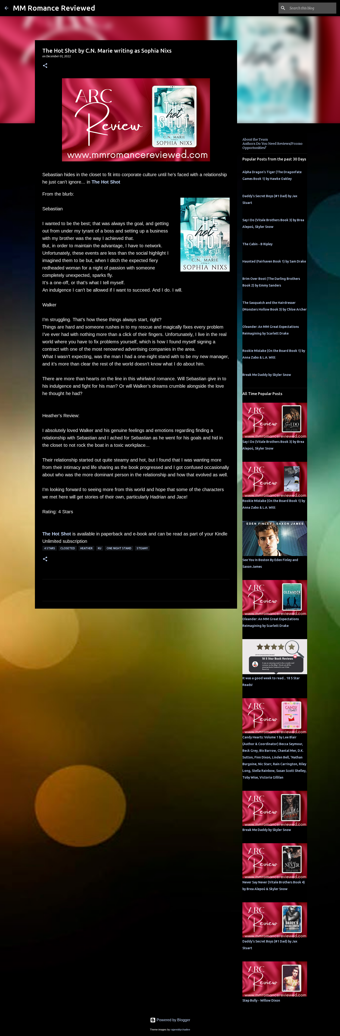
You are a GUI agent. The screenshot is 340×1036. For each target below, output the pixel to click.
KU (99, 548)
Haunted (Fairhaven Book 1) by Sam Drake (274, 261)
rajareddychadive (180, 1029)
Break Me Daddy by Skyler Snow (266, 375)
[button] (45, 66)
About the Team (255, 139)
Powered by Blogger (173, 1020)
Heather (86, 548)
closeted (67, 548)
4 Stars (49, 548)
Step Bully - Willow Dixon (261, 1000)
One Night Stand (119, 548)
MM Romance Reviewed (54, 8)
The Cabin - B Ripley (257, 244)
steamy (142, 548)
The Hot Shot (106, 181)
